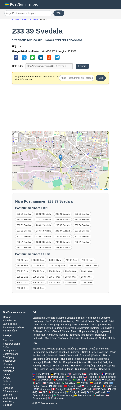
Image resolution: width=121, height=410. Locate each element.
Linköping (37, 321)
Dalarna (7, 381)
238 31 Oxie (87, 271)
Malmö (60, 318)
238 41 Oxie (87, 282)
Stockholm (8, 340)
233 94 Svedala (62, 247)
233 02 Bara (39, 260)
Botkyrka (107, 362)
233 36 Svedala (43, 231)
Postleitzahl (60, 374)
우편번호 (57, 386)
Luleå (43, 324)
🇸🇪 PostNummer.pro (21, 4)
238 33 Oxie (38, 277)
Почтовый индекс (42, 395)
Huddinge (87, 335)
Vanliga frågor (10, 330)
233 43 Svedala (62, 236)
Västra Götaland (11, 344)
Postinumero (43, 389)
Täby (74, 324)
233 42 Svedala (43, 236)
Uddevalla (37, 338)
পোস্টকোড (100, 395)
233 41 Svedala (24, 236)
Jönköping (8, 357)
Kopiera (82, 66)
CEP (78, 379)
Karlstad (65, 324)
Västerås (81, 321)
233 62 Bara (71, 260)
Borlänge (37, 331)
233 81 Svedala (62, 242)
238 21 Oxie (22, 271)
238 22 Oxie (38, 271)
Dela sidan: (18, 66)
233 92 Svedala (24, 247)
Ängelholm (56, 369)
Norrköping (68, 321)
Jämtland (8, 394)
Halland (7, 384)
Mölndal (93, 338)
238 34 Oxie (54, 277)
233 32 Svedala (43, 225)
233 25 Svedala (62, 219)
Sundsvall (106, 318)
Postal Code (93, 374)
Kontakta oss (10, 320)
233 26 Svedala (82, 219)
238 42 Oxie (22, 288)
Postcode (77, 374)
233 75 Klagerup (57, 265)
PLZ (44, 392)
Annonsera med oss (13, 327)
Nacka (102, 338)
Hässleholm (94, 362)
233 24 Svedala (43, 219)
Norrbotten (8, 371)
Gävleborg (8, 367)
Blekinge (7, 405)
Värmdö (65, 365)
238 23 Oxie (54, 271)
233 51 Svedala (24, 242)
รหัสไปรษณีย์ (53, 383)
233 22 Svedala (82, 214)
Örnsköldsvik (52, 359)
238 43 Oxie (38, 288)
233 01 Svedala (24, 214)
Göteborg (50, 318)
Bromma (83, 324)
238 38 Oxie (38, 282)
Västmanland (10, 398)
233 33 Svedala (62, 225)
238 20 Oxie (91, 265)
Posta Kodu (73, 386)
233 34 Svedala (82, 225)
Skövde (70, 328)
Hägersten (104, 331)
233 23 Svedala (24, 219)
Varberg (36, 365)
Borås (80, 318)
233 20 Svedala (43, 214)
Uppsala (7, 364)
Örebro (6, 377)
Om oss (7, 317)
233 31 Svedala (24, 225)
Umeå (48, 321)
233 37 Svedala (62, 231)
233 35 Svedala (24, 231)
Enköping (75, 335)
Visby (47, 331)
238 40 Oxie (70, 282)
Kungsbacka (69, 362)
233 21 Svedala (62, 214)
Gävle (112, 321)
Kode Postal (42, 374)
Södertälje (59, 328)
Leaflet (105, 189)
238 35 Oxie (70, 277)
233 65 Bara (39, 265)
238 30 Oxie (70, 271)
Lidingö (64, 335)
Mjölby (93, 369)
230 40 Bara (22, 260)
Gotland (44, 369)
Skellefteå (50, 338)
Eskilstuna (37, 328)
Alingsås (74, 338)
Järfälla (94, 324)
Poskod (92, 377)
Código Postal (108, 377)
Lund (35, 324)
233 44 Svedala (82, 236)
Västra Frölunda (60, 331)
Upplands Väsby (88, 331)
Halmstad (105, 324)
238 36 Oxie (87, 277)
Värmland (8, 388)
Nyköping (63, 338)
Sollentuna (106, 328)
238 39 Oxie (54, 282)
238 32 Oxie (22, 277)
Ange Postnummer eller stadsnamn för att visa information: (36, 77)
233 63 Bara (87, 260)
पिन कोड (84, 383)
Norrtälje (77, 359)
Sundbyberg (82, 328)
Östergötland (9, 350)
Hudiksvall (76, 365)
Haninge (36, 362)
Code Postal (93, 379)
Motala (111, 338)
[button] (60, 158)
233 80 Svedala (43, 242)
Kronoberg (8, 401)
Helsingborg (92, 318)
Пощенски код (64, 395)
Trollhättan (100, 335)
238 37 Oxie (22, 282)
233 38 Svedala (82, 231)
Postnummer (84, 395)
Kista (83, 338)
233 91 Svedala (82, 242)
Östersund (101, 321)
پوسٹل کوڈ (70, 383)
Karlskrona (52, 335)
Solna (91, 321)
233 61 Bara (55, 260)
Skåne (6, 347)
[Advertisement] (60, 107)
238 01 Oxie (75, 265)
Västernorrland (10, 354)
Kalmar (6, 374)
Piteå (56, 365)
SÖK (58, 13)
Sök (101, 78)
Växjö (48, 328)
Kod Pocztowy (92, 386)
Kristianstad (38, 335)
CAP (38, 383)
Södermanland (10, 391)
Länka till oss (10, 324)
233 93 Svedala (43, 247)
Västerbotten (9, 361)
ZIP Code (101, 389)
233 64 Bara (22, 265)
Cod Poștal (111, 386)
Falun (74, 331)
